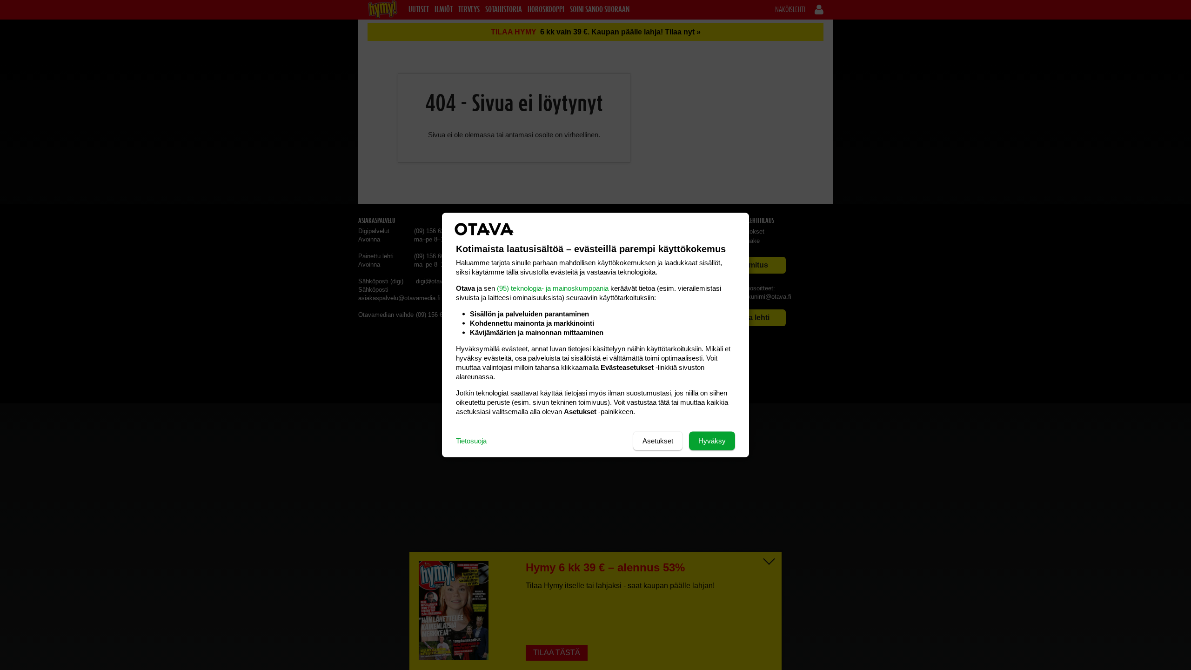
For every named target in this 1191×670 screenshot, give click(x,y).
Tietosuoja (471, 441)
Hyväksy (712, 441)
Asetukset (657, 441)
